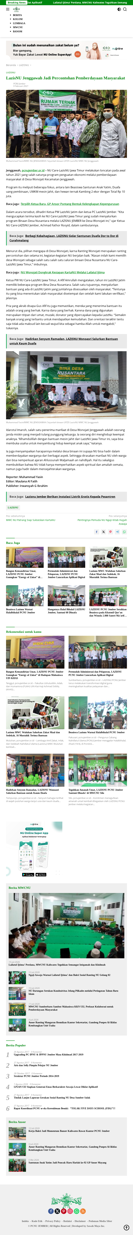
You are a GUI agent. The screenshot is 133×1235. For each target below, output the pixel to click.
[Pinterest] (63, 1211)
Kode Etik (37, 1221)
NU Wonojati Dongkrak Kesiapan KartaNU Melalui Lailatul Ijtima (63, 272)
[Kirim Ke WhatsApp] (124, 531)
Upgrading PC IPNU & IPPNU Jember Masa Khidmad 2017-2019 (48, 1054)
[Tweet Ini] (103, 531)
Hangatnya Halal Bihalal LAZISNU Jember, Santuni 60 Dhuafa (66, 611)
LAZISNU (10, 72)
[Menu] (8, 9)
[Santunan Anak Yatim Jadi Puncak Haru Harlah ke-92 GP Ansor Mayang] (17, 1165)
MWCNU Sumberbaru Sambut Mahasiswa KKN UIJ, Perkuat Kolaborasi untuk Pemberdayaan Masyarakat (71, 1008)
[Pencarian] (125, 9)
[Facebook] (51, 1211)
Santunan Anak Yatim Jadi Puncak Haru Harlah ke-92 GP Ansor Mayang (67, 1162)
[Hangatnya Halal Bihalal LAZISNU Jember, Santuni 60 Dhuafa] (66, 595)
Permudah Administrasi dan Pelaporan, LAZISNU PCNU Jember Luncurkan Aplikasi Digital (66, 574)
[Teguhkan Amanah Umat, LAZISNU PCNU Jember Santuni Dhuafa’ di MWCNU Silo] (98, 770)
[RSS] (83, 1211)
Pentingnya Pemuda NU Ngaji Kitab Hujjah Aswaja (102, 519)
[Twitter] (57, 1211)
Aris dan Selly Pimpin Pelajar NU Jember (36, 1065)
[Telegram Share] (117, 531)
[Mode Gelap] (119, 9)
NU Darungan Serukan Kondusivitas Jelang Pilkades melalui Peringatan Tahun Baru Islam (73, 992)
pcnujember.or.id (33, 170)
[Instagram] (70, 1211)
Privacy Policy (52, 1221)
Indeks (25, 1221)
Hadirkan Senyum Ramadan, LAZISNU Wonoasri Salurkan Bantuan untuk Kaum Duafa (32, 791)
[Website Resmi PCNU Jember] (16, 9)
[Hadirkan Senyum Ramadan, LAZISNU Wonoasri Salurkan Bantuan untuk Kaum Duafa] (35, 770)
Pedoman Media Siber (100, 1221)
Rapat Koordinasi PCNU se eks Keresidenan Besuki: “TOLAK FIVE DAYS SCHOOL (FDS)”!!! (64, 1108)
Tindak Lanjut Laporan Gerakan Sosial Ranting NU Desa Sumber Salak (52, 1097)
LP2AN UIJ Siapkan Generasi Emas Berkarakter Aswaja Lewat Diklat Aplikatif (56, 1087)
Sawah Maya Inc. (96, 1226)
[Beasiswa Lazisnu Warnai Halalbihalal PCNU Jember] (25, 595)
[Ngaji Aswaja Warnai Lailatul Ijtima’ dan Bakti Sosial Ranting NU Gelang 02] (17, 977)
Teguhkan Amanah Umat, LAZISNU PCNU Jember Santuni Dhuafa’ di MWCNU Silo (96, 791)
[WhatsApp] (76, 1211)
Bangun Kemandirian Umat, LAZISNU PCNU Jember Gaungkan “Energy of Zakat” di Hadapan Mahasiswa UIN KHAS (23, 574)
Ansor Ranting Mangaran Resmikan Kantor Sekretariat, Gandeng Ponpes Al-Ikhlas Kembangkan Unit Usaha (73, 1024)
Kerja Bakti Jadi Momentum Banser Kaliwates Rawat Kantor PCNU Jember (69, 1131)
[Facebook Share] (96, 531)
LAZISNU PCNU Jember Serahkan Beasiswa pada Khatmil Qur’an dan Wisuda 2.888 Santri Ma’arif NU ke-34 (108, 613)
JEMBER (43, 1226)
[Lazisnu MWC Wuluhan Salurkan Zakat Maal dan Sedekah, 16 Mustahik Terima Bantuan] (108, 557)
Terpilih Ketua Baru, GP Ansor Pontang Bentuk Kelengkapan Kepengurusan (70, 204)
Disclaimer (80, 1221)
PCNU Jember (19, 83)
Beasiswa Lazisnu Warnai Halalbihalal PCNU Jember (20, 611)
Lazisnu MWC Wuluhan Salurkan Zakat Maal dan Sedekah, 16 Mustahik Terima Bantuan (107, 574)
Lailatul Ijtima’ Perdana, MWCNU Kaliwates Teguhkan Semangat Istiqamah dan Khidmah (73, 2)
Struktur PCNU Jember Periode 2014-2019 (36, 1076)
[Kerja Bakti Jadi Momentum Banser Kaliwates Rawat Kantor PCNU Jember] (17, 1133)
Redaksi (67, 1221)
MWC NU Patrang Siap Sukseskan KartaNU (30, 517)
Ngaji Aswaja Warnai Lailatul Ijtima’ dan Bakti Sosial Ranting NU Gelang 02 (69, 975)
